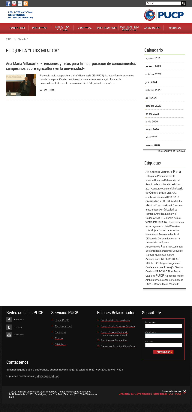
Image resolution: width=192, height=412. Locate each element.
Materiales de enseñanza (130, 28)
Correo (59, 338)
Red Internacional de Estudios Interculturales (20, 15)
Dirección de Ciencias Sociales (118, 326)
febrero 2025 (153, 66)
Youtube (19, 334)
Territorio (150, 213)
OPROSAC (161, 271)
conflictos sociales (156, 197)
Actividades (152, 28)
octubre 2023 (153, 89)
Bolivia (162, 192)
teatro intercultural (156, 221)
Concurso (156, 188)
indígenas (164, 242)
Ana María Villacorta (168, 284)
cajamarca (157, 226)
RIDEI (9, 39)
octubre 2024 (153, 74)
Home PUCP (62, 320)
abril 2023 (151, 97)
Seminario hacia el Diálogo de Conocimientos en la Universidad (163, 238)
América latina (168, 209)
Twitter (18, 327)
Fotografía (151, 176)
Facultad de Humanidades (115, 320)
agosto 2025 (153, 58)
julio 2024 (151, 82)
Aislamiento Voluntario (159, 171)
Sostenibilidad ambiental (159, 250)
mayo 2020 (152, 129)
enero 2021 (152, 113)
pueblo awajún (166, 267)
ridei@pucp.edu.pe (47, 375)
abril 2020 (151, 137)
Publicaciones (107, 28)
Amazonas (170, 275)
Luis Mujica (152, 230)
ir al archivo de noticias (171, 151)
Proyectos (39, 28)
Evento (162, 230)
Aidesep (150, 259)
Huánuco (159, 180)
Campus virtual (63, 326)
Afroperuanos (153, 246)
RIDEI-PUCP (153, 263)
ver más (49, 89)
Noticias (175, 28)
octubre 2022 (153, 105)
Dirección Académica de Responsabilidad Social (114, 333)
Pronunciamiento (166, 176)
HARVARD (168, 205)
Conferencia (152, 267)
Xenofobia (177, 246)
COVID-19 (151, 284)
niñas (177, 226)
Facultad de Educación (114, 340)
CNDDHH (158, 218)
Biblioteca (60, 344)
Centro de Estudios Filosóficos (118, 346)
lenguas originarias (170, 263)
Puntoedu (60, 332)
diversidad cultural (165, 255)
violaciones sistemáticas (169, 279)
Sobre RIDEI (17, 28)
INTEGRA (165, 259)
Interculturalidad (164, 184)
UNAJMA (169, 226)
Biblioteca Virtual (62, 28)
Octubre (166, 188)
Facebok (19, 319)
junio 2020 (152, 121)
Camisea (150, 275)
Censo (158, 205)
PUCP (164, 15)
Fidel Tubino (174, 271)
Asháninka (176, 201)
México (150, 205)
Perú (177, 171)
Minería (150, 180)
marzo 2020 (153, 145)
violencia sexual (172, 218)
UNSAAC (171, 192)
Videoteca (85, 28)
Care (157, 259)
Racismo (166, 246)
